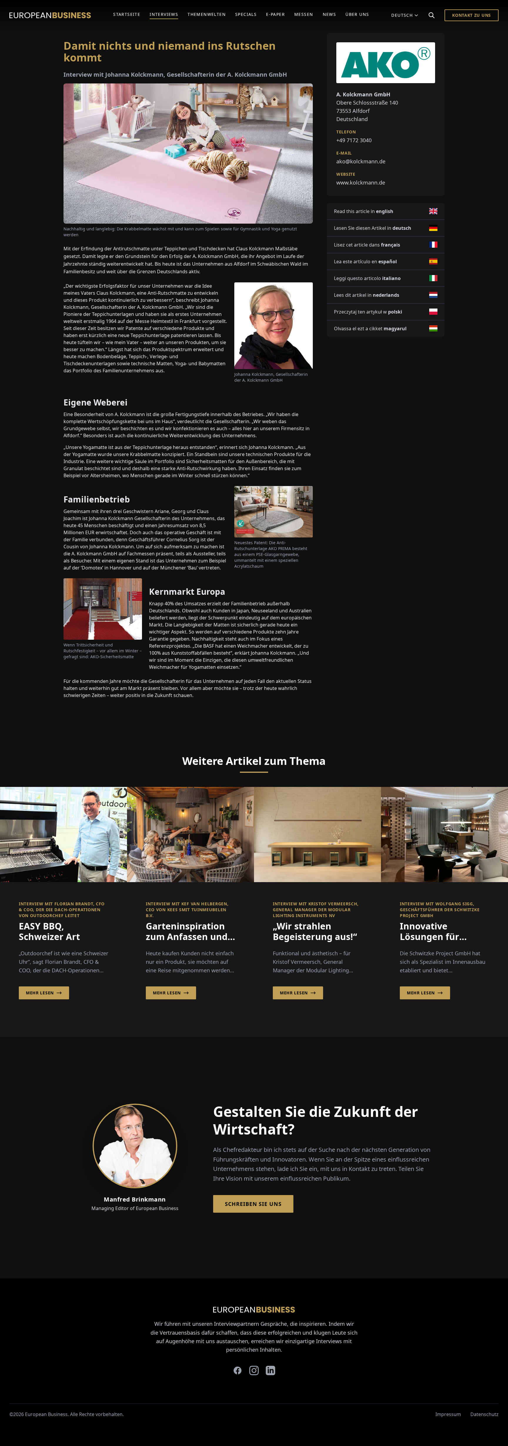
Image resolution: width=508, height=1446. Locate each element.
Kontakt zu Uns (471, 15)
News (329, 14)
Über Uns (357, 14)
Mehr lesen (40, 993)
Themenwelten (207, 14)
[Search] (431, 15)
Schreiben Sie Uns (253, 1203)
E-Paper (275, 14)
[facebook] (237, 1370)
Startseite (126, 14)
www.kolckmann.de (360, 182)
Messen (303, 14)
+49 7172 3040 (354, 139)
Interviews (164, 14)
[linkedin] (270, 1370)
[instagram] (254, 1370)
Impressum (448, 1414)
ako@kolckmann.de (360, 161)
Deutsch (402, 15)
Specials (246, 14)
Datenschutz (484, 1414)
